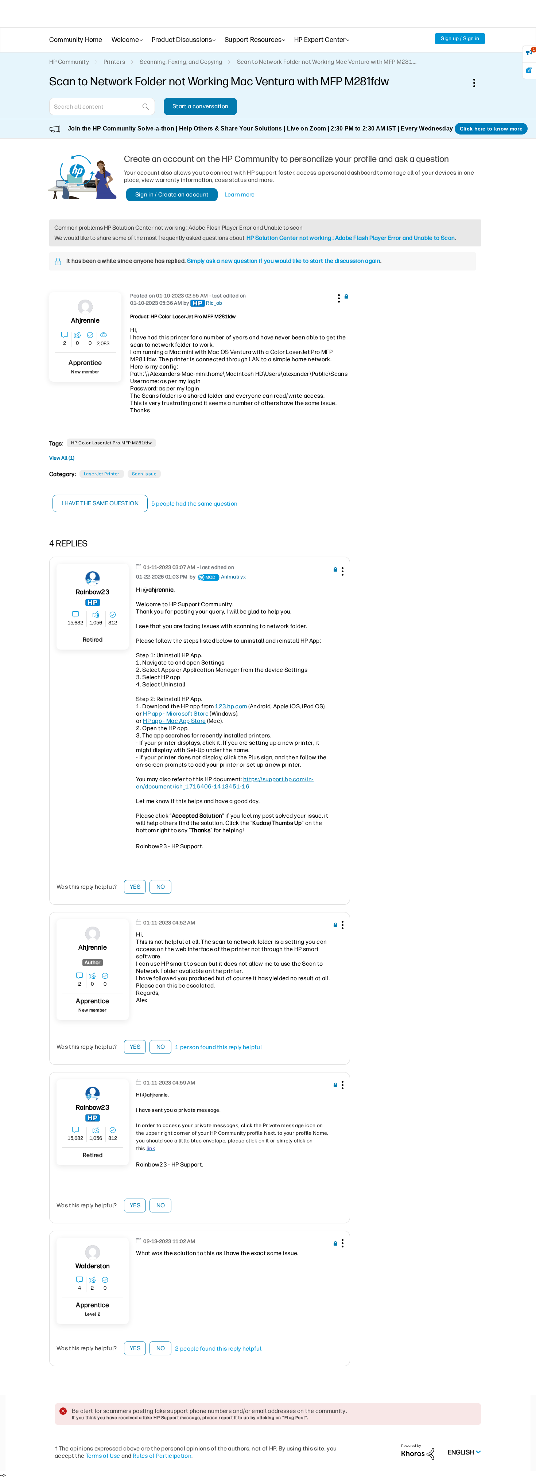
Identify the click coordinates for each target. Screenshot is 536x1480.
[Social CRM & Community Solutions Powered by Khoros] (417, 1452)
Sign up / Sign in (460, 38)
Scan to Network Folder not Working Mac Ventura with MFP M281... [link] (326, 61)
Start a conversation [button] (200, 106)
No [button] (160, 886)
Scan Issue (144, 473)
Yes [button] (135, 886)
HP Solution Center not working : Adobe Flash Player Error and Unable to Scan (350, 237)
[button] (338, 297)
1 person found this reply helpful (218, 1047)
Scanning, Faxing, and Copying (181, 61)
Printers (114, 61)
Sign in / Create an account (172, 194)
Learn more (240, 194)
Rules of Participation (162, 1455)
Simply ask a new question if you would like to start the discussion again (283, 260)
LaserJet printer (102, 473)
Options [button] (478, 82)
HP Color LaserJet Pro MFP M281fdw (111, 442)
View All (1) (61, 458)
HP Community (69, 61)
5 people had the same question (194, 503)
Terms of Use (103, 1455)
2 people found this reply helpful (218, 1348)
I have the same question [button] (100, 503)
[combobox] (102, 106)
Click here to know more (491, 129)
